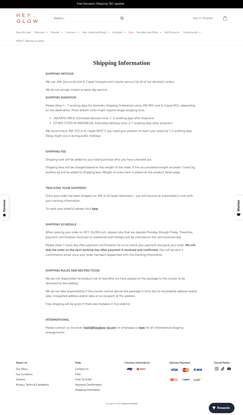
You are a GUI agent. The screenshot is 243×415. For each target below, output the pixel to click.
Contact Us (82, 369)
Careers (20, 379)
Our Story (22, 369)
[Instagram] (217, 368)
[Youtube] (229, 368)
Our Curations (24, 374)
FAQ (77, 374)
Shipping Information (87, 389)
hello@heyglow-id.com (100, 327)
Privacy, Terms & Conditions (32, 384)
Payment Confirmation (88, 384)
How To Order (83, 379)
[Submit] (122, 18)
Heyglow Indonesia (129, 403)
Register (208, 18)
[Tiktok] (223, 368)
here (95, 208)
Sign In (197, 18)
